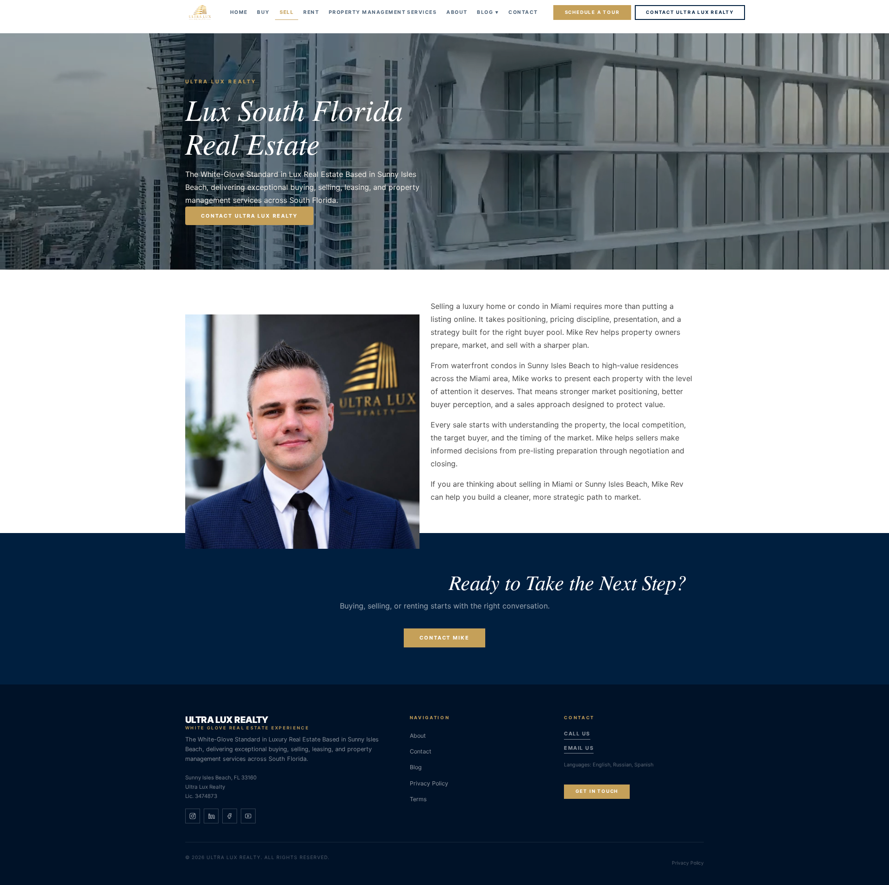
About (418, 735)
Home (239, 12)
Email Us (579, 748)
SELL (287, 12)
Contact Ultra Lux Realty (690, 12)
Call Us (577, 733)
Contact (523, 12)
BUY (263, 12)
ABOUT (456, 12)
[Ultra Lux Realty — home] (199, 12)
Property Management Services (383, 12)
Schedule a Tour (592, 12)
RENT (311, 12)
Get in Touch (597, 791)
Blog (488, 12)
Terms (418, 799)
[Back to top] (870, 868)
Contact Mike (444, 637)
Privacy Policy (429, 783)
